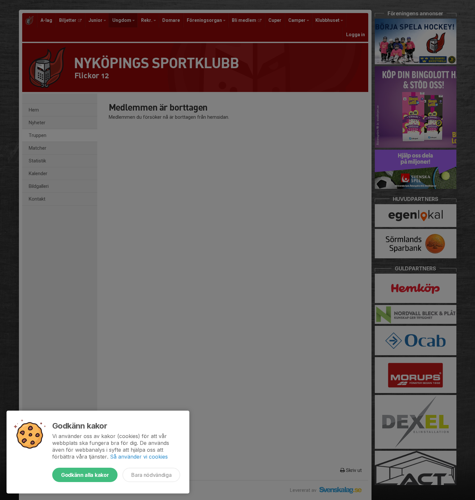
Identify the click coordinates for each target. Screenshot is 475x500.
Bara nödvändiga (151, 475)
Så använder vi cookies (139, 456)
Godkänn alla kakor (85, 475)
